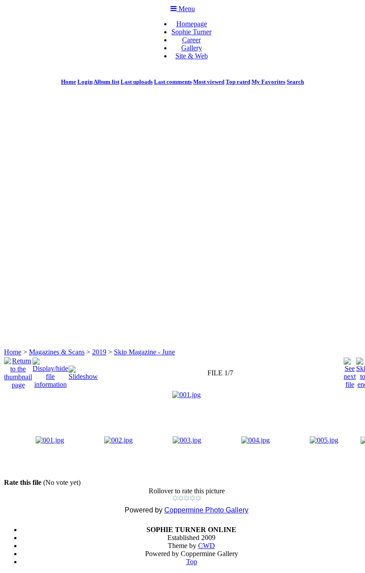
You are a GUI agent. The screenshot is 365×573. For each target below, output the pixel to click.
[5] (198, 498)
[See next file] (350, 370)
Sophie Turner (191, 32)
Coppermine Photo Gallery (206, 510)
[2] (181, 498)
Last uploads (137, 81)
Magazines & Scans (57, 352)
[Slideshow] (83, 370)
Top (191, 561)
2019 (99, 352)
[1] (175, 498)
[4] (192, 498)
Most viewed (208, 81)
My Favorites (268, 81)
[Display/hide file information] (50, 370)
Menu (186, 8)
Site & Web (191, 56)
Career (191, 40)
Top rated (238, 81)
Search (295, 81)
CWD (206, 545)
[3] (187, 498)
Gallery (191, 48)
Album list (106, 81)
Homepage (191, 24)
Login (85, 81)
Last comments (173, 81)
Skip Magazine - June (144, 352)
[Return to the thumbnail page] (18, 370)
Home (68, 81)
